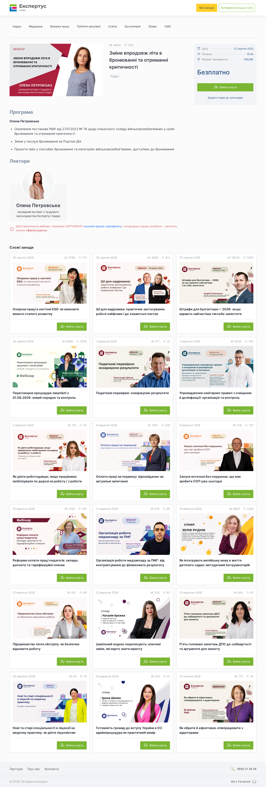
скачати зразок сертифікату (102, 226)
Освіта (112, 26)
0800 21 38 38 (246, 768)
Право (152, 26)
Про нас (33, 769)
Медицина (35, 26)
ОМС (168, 26)
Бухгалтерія (133, 26)
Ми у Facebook (241, 781)
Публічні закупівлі (88, 26)
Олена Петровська (24, 121)
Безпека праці (59, 26)
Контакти (52, 769)
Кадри (17, 26)
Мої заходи (206, 7)
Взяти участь (228, 87)
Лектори (16, 769)
